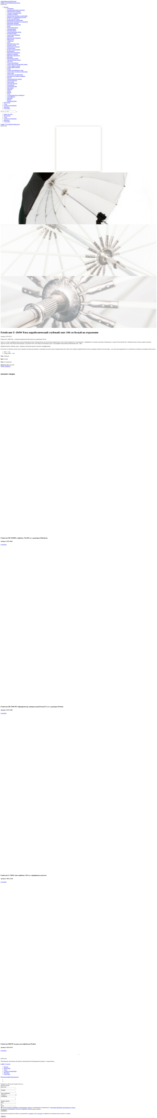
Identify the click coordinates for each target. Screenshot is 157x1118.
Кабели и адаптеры (12, 54)
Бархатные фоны (12, 101)
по (1, 1104)
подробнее (4, 544)
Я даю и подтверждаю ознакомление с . (39, 1107)
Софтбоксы (10, 41)
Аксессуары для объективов (15, 74)
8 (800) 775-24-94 (5, 3)
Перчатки (10, 98)
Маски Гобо (10, 39)
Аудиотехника (11, 48)
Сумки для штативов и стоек (15, 70)
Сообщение (4, 1096)
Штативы (10, 57)
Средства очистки (12, 83)
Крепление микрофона (13, 52)
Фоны (9, 26)
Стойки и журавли (12, 14)
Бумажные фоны (12, 33)
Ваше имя (3, 1087)
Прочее (9, 99)
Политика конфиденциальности (10, 1077)
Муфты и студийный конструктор (16, 17)
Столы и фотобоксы (12, 63)
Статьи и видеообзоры (10, 105)
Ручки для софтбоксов (13, 19)
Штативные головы (12, 58)
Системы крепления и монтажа (16, 10)
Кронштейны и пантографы (15, 20)
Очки (8, 93)
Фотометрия (10, 85)
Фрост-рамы (10, 82)
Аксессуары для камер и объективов (17, 71)
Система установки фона (14, 13)
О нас (5, 104)
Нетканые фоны (11, 30)
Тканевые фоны (11, 29)
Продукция (7, 102)
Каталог (6, 1067)
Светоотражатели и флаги (14, 79)
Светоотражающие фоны (14, 32)
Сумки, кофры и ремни (13, 66)
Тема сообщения (5, 1093)
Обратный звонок (15, 3)
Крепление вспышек (13, 23)
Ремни (9, 68)
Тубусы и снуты (11, 45)
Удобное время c (5, 1101)
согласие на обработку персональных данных (19, 1107)
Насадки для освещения (14, 38)
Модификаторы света (13, 43)
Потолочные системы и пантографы (17, 16)
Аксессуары (10, 73)
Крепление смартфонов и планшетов (17, 21)
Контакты (6, 107)
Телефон (3, 1090)
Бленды (9, 77)
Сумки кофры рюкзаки (13, 67)
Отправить (4, 1110)
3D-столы (10, 61)
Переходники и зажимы (14, 11)
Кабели (9, 92)
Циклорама (10, 88)
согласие (40, 1113)
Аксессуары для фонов (13, 35)
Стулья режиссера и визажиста (15, 95)
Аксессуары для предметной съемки (17, 64)
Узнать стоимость (5, 366)
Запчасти (9, 89)
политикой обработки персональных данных (62, 1107)
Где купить (7, 108)
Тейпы (9, 91)
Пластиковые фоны (12, 27)
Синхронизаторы (12, 86)
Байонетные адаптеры (13, 46)
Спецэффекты (11, 96)
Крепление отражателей (14, 24)
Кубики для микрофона (13, 49)
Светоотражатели (12, 80)
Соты (8, 42)
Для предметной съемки (14, 60)
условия (30, 1113)
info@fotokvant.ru (5, 1)
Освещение (10, 8)
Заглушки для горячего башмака (16, 76)
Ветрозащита (10, 51)
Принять (3, 1116)
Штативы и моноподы (13, 55)
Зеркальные (10, 36)
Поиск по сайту (8, 114)
